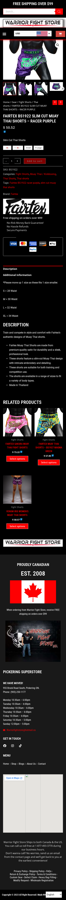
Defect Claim (30, 877)
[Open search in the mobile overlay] (33, 11)
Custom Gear (16, 877)
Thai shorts (23, 178)
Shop (13, 763)
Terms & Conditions (46, 874)
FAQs (48, 871)
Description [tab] (10, 269)
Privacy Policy (21, 871)
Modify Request (21, 880)
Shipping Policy (37, 871)
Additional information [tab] (17, 275)
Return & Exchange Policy (22, 874)
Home (6, 102)
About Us (31, 763)
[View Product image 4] (56, 86)
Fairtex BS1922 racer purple (25, 182)
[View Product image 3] (40, 88)
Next (62, 88)
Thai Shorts (9, 178)
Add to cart (35, 161)
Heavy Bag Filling (47, 877)
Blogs (21, 763)
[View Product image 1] (9, 88)
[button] (4, 34)
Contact (42, 763)
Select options (17, 458)
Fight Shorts (25, 102)
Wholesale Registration (42, 880)
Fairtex (14, 194)
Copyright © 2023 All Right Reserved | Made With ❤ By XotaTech (31, 894)
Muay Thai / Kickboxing (43, 174)
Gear (14, 102)
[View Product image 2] (25, 88)
